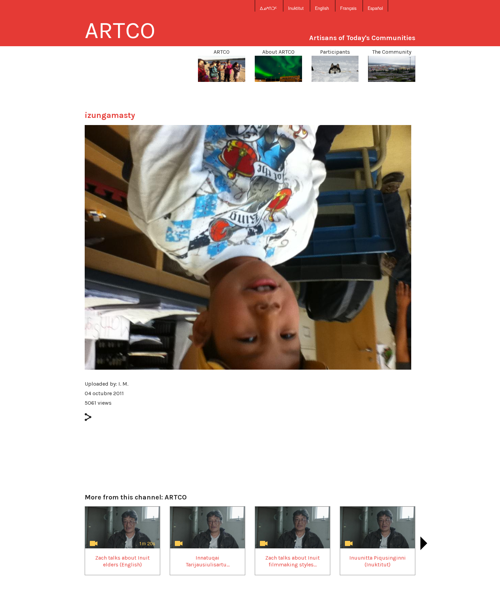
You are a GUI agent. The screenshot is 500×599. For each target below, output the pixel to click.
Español (375, 8)
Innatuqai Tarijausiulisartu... (208, 560)
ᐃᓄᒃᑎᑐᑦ (268, 8)
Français (348, 8)
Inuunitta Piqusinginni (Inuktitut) (377, 560)
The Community (391, 52)
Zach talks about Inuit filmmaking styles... (292, 560)
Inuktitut (296, 8)
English (322, 8)
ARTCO (120, 30)
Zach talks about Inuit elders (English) (122, 560)
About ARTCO (278, 52)
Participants (335, 52)
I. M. (123, 384)
